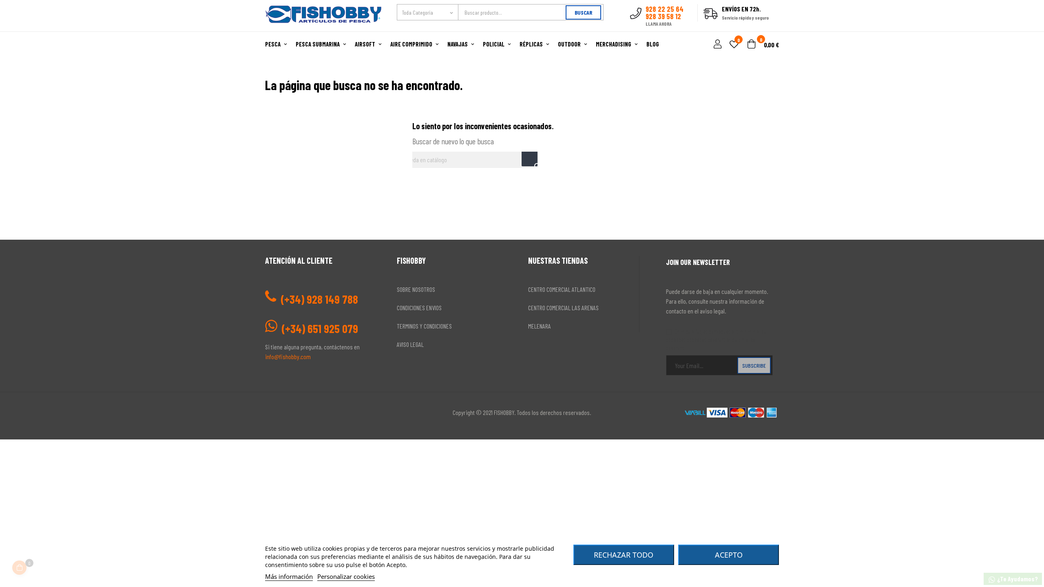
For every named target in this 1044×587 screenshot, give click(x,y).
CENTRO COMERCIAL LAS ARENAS (563, 307)
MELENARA (539, 326)
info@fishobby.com (288, 356)
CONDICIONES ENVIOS (419, 307)
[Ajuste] (716, 44)
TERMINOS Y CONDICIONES (424, 326)
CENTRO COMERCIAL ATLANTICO (561, 289)
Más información (289, 576)
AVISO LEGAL (410, 344)
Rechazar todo (623, 555)
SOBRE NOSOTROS (416, 289)
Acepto (729, 555)
